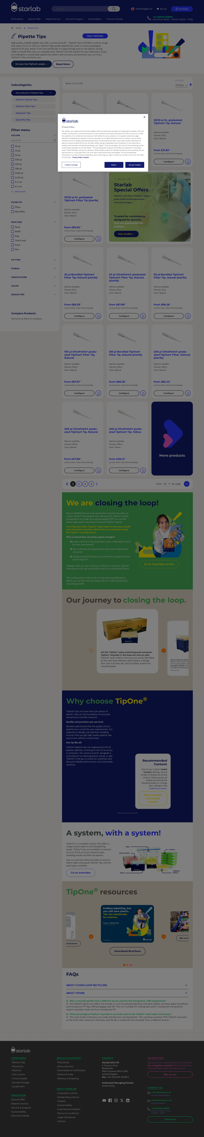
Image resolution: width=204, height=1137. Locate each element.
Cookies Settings (71, 165)
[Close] (144, 117)
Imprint (86, 157)
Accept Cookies (135, 165)
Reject (113, 165)
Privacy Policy (78, 157)
